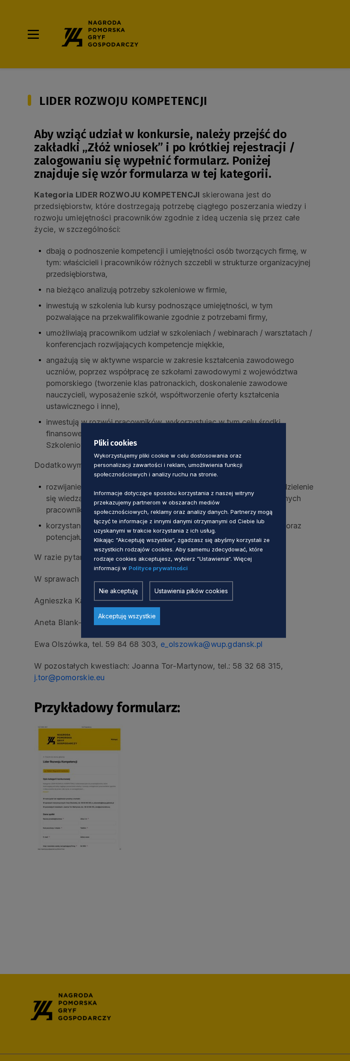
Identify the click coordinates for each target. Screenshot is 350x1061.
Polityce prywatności (158, 568)
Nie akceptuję (118, 590)
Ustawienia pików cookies (191, 590)
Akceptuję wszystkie (127, 616)
